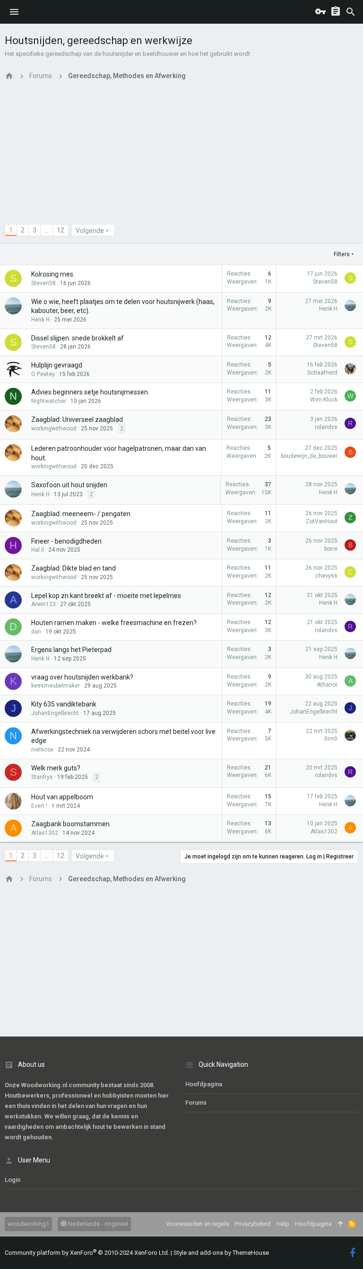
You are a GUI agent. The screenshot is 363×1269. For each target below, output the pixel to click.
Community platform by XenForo (87, 1252)
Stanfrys (42, 777)
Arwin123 (43, 604)
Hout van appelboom (62, 797)
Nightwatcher (48, 401)
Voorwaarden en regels (197, 1223)
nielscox (42, 749)
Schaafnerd (322, 372)
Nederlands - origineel (97, 1223)
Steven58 (43, 283)
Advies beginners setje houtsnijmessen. (90, 392)
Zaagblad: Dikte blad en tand (73, 568)
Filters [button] (342, 254)
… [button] (46, 230)
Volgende (90, 230)
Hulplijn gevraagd (56, 365)
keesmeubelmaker (55, 685)
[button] (14, 12)
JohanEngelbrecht (55, 713)
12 (60, 230)
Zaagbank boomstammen (70, 824)
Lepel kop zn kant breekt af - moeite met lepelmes (106, 595)
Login (12, 1179)
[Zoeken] (350, 11)
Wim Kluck (323, 399)
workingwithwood (54, 428)
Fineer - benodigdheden (66, 541)
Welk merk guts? (55, 768)
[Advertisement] (181, 157)
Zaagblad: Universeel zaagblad (77, 419)
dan (36, 631)
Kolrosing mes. (53, 274)
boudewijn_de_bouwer (309, 456)
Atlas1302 (44, 833)
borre (330, 548)
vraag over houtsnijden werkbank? (82, 677)
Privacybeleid (253, 1223)
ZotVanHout (321, 521)
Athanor (327, 684)
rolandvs (326, 427)
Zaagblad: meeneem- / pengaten (80, 514)
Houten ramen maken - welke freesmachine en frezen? (114, 622)
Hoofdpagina (203, 1084)
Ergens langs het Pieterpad (71, 649)
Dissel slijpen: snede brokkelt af (77, 338)
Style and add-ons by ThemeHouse (221, 1252)
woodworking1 (28, 1223)
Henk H (40, 319)
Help (283, 1223)
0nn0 (330, 738)
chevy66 (326, 575)
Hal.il (37, 549)
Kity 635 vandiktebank (63, 704)
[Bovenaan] (340, 1224)
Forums (196, 1102)
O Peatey (43, 374)
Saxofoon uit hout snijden (69, 485)
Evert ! (39, 806)
